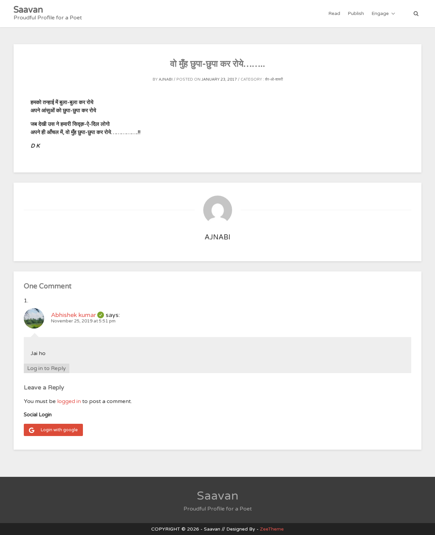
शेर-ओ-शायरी (274, 79)
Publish (356, 13)
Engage (380, 13)
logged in (69, 401)
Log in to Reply (46, 368)
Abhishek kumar (77, 315)
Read (334, 13)
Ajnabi (166, 79)
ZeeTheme (272, 529)
